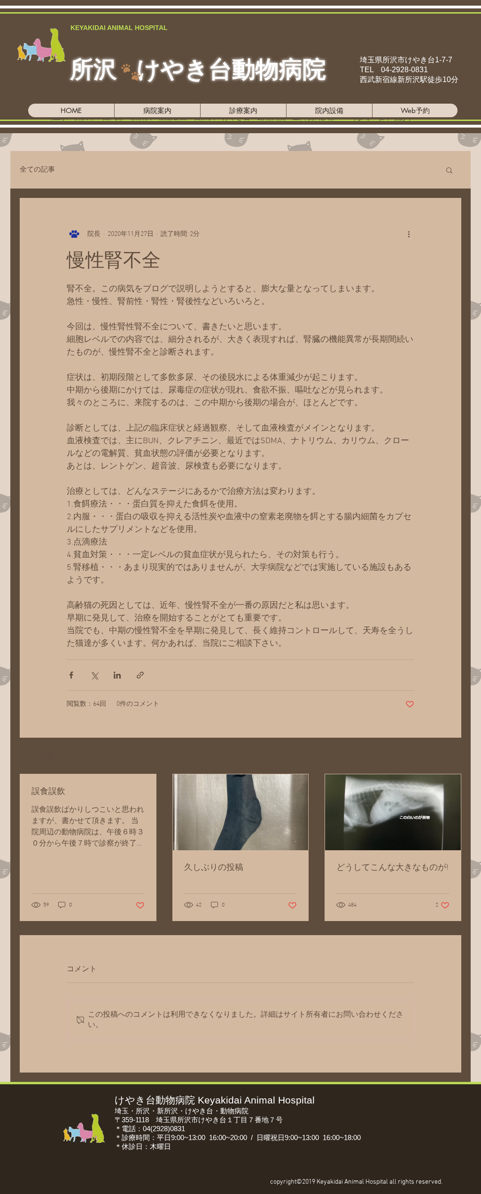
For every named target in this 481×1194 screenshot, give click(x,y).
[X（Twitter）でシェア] (94, 675)
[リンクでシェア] (140, 675)
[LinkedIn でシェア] (117, 675)
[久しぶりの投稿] (241, 812)
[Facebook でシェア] (71, 675)
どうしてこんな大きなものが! (392, 868)
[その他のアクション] (408, 234)
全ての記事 (37, 170)
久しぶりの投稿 (213, 868)
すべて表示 (444, 757)
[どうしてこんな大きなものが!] (393, 812)
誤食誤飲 (48, 792)
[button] (449, 170)
